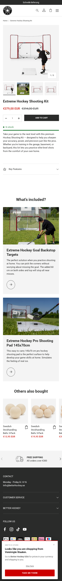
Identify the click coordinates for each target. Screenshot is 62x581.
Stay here (30, 566)
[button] (50, 10)
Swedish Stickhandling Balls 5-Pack (38, 430)
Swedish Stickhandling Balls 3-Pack (10, 430)
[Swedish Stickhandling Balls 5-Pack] (43, 411)
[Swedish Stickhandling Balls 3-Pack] (15, 411)
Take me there (30, 573)
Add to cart (41, 118)
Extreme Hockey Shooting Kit (21, 21)
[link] (11, 284)
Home (5, 21)
